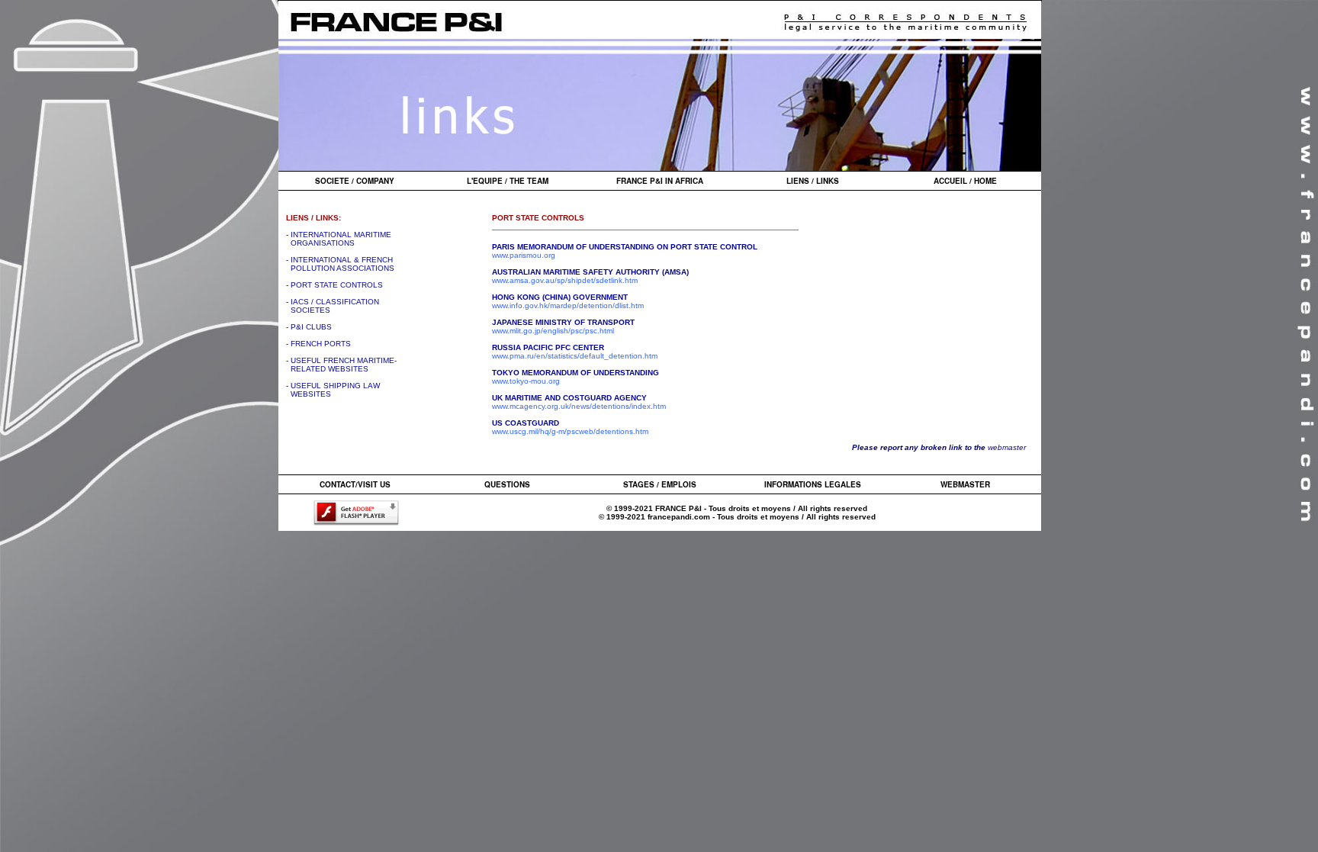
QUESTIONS (507, 484)
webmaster (1007, 447)
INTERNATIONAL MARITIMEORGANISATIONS (338, 238)
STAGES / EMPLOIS (659, 484)
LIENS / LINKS (812, 180)
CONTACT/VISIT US (355, 484)
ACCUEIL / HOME (965, 180)
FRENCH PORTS (321, 343)
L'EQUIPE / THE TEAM (507, 180)
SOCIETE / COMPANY (354, 180)
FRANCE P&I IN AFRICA (659, 180)
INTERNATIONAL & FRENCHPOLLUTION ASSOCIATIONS (340, 264)
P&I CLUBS (311, 327)
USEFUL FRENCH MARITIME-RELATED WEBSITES (341, 364)
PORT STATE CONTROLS (337, 285)
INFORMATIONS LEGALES (812, 484)
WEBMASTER (965, 484)
